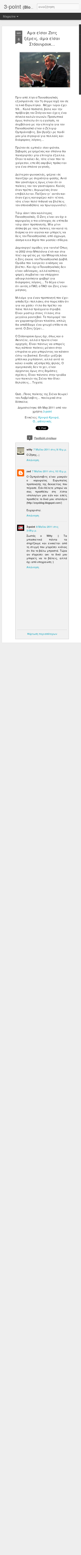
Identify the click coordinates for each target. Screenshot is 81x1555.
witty (29, 449)
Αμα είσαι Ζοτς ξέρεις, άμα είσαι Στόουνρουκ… (42, 38)
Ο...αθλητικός (42, 421)
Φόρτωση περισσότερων (42, 634)
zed (29, 471)
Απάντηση (33, 460)
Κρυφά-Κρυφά (48, 417)
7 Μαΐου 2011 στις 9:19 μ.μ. (50, 449)
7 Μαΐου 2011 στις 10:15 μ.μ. (49, 471)
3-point (47, 411)
